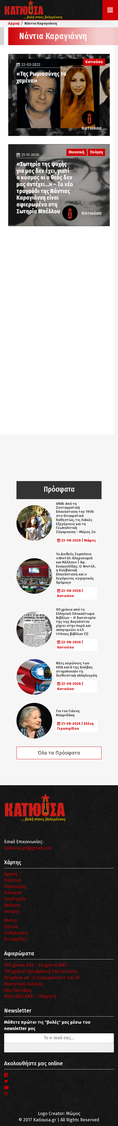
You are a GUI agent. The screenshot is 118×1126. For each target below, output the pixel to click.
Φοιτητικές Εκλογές (23, 984)
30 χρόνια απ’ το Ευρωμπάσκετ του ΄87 (42, 977)
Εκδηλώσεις (16, 932)
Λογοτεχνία (15, 898)
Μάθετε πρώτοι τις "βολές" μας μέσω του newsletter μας (47, 1025)
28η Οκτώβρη (18, 990)
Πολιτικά (12, 880)
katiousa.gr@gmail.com (28, 848)
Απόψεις (12, 905)
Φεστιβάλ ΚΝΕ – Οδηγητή (30, 996)
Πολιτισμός (15, 886)
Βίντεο (10, 920)
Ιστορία (11, 911)
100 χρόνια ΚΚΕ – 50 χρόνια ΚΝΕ (35, 965)
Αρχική (10, 874)
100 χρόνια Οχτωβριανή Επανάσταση (41, 971)
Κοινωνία (13, 892)
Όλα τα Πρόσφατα (59, 753)
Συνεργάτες (15, 939)
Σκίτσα (11, 926)
